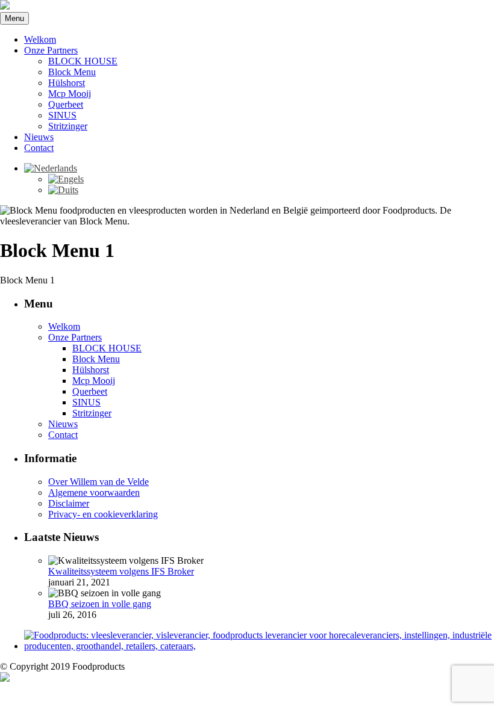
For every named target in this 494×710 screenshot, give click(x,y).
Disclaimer (68, 503)
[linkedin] (5, 678)
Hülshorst (66, 83)
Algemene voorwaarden (94, 492)
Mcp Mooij (69, 93)
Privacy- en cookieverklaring (103, 514)
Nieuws (39, 137)
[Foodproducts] (5, 6)
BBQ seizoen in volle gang (99, 604)
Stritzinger (67, 126)
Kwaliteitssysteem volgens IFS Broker (121, 571)
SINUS (62, 115)
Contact (39, 148)
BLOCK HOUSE (82, 61)
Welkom (40, 39)
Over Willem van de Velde (98, 482)
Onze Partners (51, 50)
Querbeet (65, 104)
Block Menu (72, 72)
